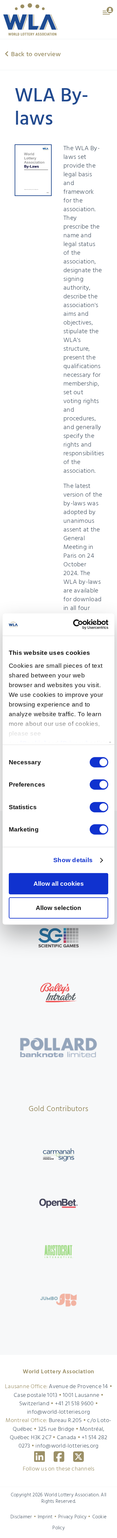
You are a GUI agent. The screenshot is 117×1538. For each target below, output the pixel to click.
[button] (108, 10)
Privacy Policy (72, 1517)
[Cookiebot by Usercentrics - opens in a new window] (81, 624)
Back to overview (35, 54)
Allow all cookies (58, 883)
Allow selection (58, 907)
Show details (73, 860)
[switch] (99, 784)
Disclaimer (21, 1517)
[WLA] (30, 19)
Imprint (45, 1517)
